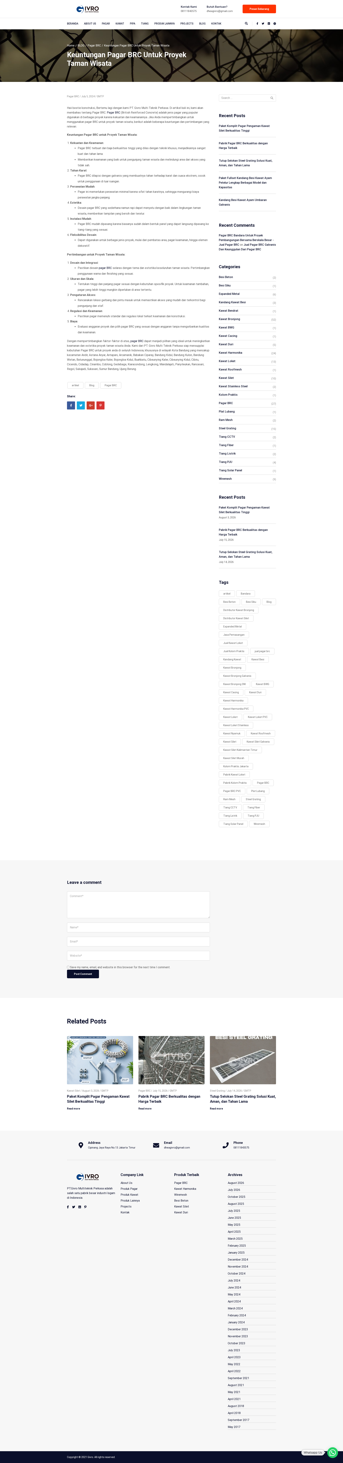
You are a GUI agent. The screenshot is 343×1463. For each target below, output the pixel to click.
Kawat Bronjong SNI (234, 684)
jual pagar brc (262, 651)
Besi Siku (225, 285)
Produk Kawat (129, 1194)
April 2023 (234, 1357)
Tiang (145, 23)
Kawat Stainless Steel (233, 386)
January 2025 (236, 1252)
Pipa (132, 23)
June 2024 (234, 1287)
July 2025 (234, 1210)
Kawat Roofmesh (230, 369)
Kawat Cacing (228, 336)
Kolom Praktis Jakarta (235, 766)
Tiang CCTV (227, 436)
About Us (126, 1183)
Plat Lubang (227, 411)
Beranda (72, 23)
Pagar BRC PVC (232, 791)
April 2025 (234, 1231)
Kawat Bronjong (229, 319)
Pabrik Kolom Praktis (235, 782)
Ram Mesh (226, 420)
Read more (73, 1108)
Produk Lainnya (164, 23)
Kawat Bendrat (228, 310)
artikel (75, 385)
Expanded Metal (229, 294)
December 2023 (238, 1329)
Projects (186, 23)
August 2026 (236, 1183)
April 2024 (234, 1301)
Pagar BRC (94, 45)
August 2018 (236, 1406)
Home (70, 45)
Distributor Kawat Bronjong (238, 610)
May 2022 (234, 1364)
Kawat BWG (226, 327)
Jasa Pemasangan (234, 634)
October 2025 (236, 1197)
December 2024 (238, 1259)
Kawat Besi (258, 659)
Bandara (245, 593)
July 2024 (234, 1280)
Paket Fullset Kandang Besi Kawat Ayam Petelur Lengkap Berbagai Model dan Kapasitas (245, 182)
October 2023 (236, 1343)
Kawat (120, 23)
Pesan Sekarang (259, 9)
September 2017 (238, 1420)
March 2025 (235, 1238)
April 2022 (234, 1371)
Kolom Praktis (228, 394)
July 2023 (234, 1350)
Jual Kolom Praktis (233, 651)
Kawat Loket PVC (258, 717)
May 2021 (234, 1392)
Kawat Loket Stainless (236, 725)
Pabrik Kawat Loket (234, 774)
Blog (91, 385)
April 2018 (234, 1413)
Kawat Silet (226, 378)
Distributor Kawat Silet (236, 618)
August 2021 (236, 1385)
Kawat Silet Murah (233, 758)
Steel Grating (227, 428)
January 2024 (236, 1322)
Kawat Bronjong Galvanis (237, 675)
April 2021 (234, 1399)
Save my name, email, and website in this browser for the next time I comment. (120, 967)
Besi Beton (226, 277)
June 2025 (234, 1217)
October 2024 (236, 1273)
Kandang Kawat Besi (232, 302)
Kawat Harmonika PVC (236, 708)
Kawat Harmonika (230, 352)
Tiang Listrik (227, 453)
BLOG (202, 23)
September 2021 (238, 1378)
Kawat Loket (227, 361)
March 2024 (235, 1308)
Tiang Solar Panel (230, 470)
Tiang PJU (225, 462)
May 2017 (234, 1427)
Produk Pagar (129, 1188)
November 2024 (238, 1266)
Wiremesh (225, 478)
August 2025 (236, 1204)
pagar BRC (105, 268)
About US (90, 23)
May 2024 (234, 1294)
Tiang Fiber (226, 445)
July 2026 (234, 1190)
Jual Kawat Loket (233, 643)
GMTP (100, 96)
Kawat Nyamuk (231, 733)
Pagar (106, 23)
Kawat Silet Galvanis (258, 741)
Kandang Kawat (232, 659)
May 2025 (234, 1224)
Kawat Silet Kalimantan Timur (240, 749)
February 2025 (237, 1245)
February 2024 (237, 1315)
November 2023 (238, 1336)
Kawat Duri (226, 344)
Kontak (216, 23)
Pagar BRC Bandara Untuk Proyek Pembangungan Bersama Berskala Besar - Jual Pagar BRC (246, 240)
